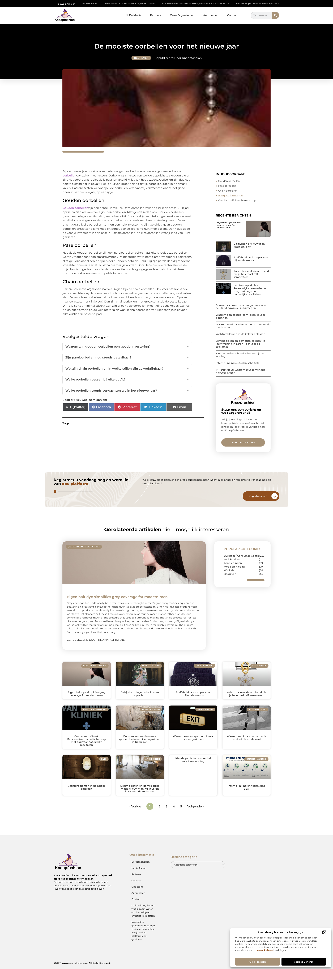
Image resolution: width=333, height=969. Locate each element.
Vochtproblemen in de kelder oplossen (240, 334)
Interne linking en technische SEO (237, 363)
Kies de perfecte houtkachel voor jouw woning (240, 355)
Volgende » (195, 806)
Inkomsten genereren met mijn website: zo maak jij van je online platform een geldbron (143, 931)
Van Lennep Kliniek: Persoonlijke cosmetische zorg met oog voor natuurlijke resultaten (240, 3)
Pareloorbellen (227, 185)
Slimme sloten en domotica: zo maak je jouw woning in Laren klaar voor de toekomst (240, 343)
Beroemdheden (140, 861)
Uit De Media (133, 15)
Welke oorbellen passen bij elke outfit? (127, 379)
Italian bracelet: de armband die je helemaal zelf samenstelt (151, 3)
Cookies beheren (304, 961)
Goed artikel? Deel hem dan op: (237, 200)
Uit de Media (138, 868)
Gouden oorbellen (229, 181)
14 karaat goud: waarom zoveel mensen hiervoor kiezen (240, 371)
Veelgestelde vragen (230, 195)
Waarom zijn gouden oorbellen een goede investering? (127, 346)
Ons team (137, 886)
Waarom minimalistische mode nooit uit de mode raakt (243, 326)
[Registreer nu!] (274, 496)
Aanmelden (211, 15)
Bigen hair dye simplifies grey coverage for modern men (229, 225)
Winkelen (230, 570)
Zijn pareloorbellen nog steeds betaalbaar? (127, 357)
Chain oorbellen (228, 190)
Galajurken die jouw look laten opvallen (249, 245)
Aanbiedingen (233, 563)
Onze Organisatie (181, 15)
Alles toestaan (257, 961)
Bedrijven (141, 57)
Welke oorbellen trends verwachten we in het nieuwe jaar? (127, 390)
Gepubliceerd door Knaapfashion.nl (96, 639)
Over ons (136, 880)
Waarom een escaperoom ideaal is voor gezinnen (240, 316)
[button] (324, 932)
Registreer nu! (258, 496)
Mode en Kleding (235, 566)
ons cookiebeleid (265, 950)
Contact (232, 15)
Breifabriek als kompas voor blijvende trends (85, 3)
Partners (155, 15)
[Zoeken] (275, 15)
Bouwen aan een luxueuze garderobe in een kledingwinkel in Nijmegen (241, 307)
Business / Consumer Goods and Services (241, 557)
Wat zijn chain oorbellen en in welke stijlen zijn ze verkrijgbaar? (127, 368)
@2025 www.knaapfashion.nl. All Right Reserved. (82, 963)
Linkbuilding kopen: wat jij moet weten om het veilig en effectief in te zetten (143, 910)
